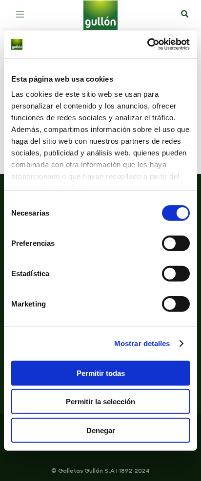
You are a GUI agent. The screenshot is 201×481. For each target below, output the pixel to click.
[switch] (176, 243)
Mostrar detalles (142, 343)
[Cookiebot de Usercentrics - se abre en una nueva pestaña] (147, 44)
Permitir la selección (100, 401)
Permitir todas (101, 373)
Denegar (100, 430)
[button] (20, 14)
